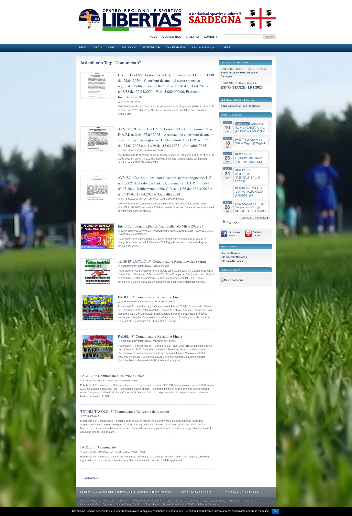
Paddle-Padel (160, 302)
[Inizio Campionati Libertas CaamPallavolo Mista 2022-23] (97, 249)
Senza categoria (130, 102)
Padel (172, 302)
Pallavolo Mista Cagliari (132, 234)
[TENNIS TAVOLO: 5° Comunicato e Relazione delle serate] (97, 284)
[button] (230, 222)
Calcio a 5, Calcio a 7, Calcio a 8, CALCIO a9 (201, 500)
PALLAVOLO (129, 47)
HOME (153, 36)
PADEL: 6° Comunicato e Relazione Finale (112, 375)
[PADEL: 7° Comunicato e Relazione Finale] (97, 359)
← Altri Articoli (90, 478)
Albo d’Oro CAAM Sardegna (145, 500)
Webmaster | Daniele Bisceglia (242, 491)
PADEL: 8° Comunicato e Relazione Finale (150, 296)
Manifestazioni (168, 199)
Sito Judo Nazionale (232, 261)
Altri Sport (90, 452)
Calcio (168, 500)
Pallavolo (235, 500)
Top (342, 506)
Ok (275, 511)
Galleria (121, 500)
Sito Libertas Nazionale (234, 257)
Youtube (257, 234)
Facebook (234, 234)
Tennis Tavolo (161, 266)
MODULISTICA (171, 36)
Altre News (127, 199)
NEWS (83, 47)
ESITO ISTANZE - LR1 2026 (242, 87)
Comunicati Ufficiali (146, 199)
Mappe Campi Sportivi (129, 504)
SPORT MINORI (151, 47)
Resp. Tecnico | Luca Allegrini (195, 491)
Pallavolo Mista (203, 231)
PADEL (112, 47)
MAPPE (225, 47)
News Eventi (135, 150)
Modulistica (251, 500)
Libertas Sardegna (208, 504)
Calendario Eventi (90, 500)
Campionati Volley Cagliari (137, 231)
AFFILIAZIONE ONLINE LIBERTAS (240, 106)
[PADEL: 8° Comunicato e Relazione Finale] (97, 319)
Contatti (108, 500)
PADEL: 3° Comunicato (98, 447)
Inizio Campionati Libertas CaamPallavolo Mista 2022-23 (160, 226)
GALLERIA (192, 36)
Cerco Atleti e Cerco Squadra (96, 504)
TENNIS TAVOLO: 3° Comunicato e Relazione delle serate (124, 411)
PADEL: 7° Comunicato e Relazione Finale (150, 336)
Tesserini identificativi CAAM (178, 504)
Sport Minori (152, 504)
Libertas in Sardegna (203, 47)
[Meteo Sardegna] (232, 280)
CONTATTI (210, 36)
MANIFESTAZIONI (176, 47)
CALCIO (97, 47)
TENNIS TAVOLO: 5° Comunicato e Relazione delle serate (162, 261)
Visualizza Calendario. (253, 217)
